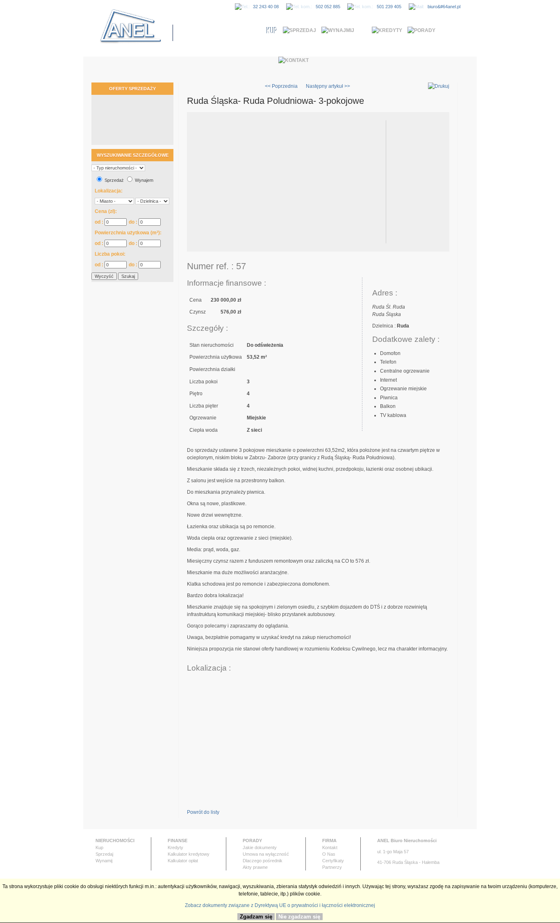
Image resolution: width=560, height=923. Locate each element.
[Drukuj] (438, 86)
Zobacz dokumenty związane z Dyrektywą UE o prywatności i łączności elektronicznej (280, 905)
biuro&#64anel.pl (444, 6)
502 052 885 (328, 6)
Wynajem (144, 180)
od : (100, 222)
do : (134, 222)
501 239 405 (389, 6)
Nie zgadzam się (299, 917)
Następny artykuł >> (328, 86)
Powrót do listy (203, 812)
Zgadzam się (256, 917)
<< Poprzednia (281, 86)
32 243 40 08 (266, 6)
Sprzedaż (114, 180)
